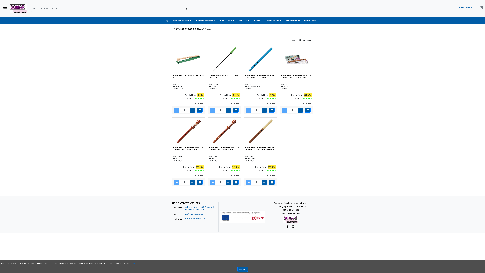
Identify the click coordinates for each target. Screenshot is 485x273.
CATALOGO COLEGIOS (204, 21)
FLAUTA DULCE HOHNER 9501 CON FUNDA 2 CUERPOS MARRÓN (296, 77)
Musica (200, 29)
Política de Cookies (290, 210)
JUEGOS (256, 21)
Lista (292, 40)
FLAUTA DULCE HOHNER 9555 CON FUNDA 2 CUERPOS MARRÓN (188, 149)
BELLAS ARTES (310, 21)
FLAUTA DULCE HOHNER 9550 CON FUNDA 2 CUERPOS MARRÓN (224, 149)
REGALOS (243, 21)
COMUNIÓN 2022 (273, 21)
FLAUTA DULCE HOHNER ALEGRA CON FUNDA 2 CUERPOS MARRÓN (259, 149)
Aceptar (242, 269)
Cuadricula (306, 40)
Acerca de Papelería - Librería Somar (290, 203)
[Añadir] (200, 110)
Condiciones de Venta (290, 213)
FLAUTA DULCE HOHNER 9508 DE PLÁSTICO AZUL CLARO (259, 77)
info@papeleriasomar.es (194, 214)
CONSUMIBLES (292, 21)
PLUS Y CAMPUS (226, 21)
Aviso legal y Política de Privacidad (290, 206)
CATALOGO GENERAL (181, 21)
